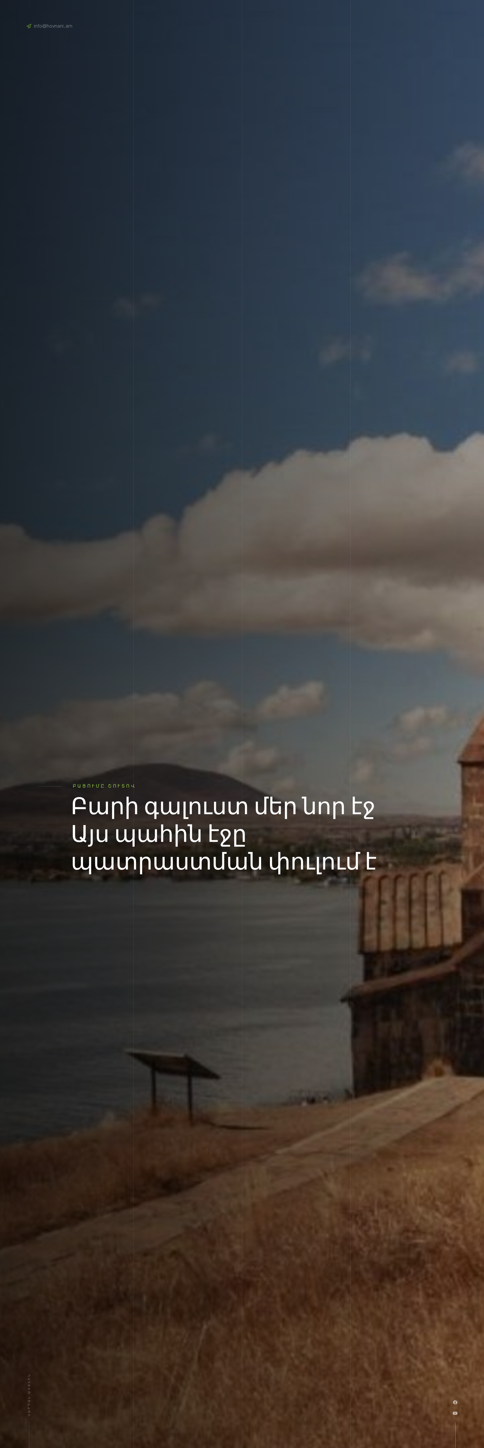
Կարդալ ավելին (29, 1394)
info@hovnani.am (53, 26)
